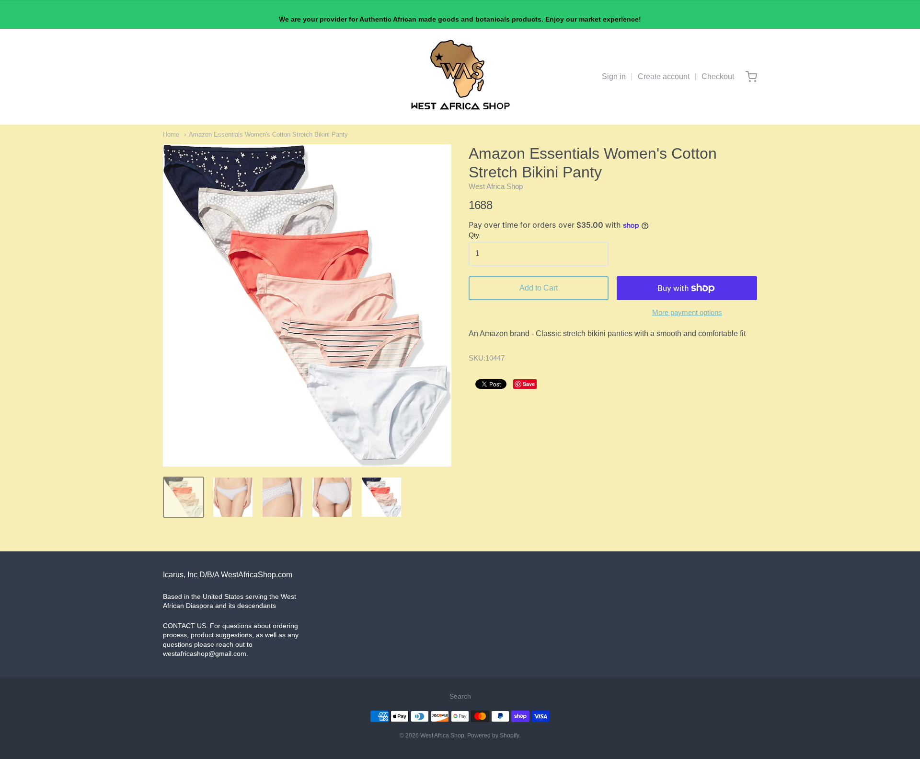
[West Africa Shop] (460, 77)
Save (529, 383)
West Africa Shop (496, 186)
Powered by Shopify (493, 735)
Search (460, 696)
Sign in (614, 76)
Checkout (718, 76)
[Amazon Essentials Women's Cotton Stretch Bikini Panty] (183, 497)
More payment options (687, 312)
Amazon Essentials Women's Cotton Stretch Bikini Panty (268, 134)
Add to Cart (538, 288)
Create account (664, 76)
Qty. (475, 235)
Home (171, 134)
